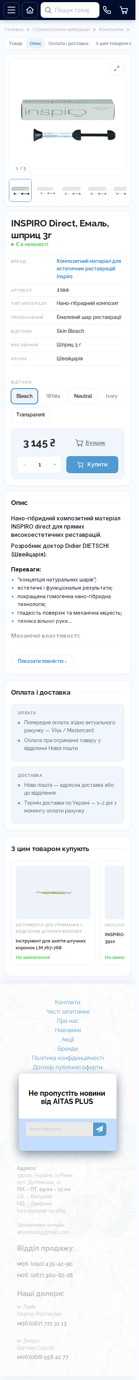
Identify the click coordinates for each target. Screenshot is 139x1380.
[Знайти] (48, 10)
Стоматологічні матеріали (61, 29)
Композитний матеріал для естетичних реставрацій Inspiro (89, 268)
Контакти (68, 1002)
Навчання (68, 1030)
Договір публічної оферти (68, 1067)
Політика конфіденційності (68, 1058)
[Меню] (11, 10)
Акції (68, 1039)
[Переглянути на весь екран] (116, 68)
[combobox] (76, 10)
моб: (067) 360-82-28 (45, 1275)
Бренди (68, 1049)
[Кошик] (124, 10)
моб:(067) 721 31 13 (42, 1323)
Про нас (68, 1021)
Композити (111, 29)
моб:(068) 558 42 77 (43, 1357)
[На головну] (30, 10)
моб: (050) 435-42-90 (45, 1263)
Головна (14, 29)
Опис (35, 43)
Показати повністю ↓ (42, 661)
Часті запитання (67, 1012)
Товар (15, 43)
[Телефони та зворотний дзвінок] (107, 10)
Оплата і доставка (68, 43)
